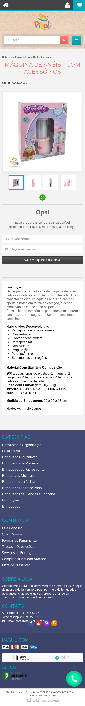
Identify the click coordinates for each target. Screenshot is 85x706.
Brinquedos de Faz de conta (23, 469)
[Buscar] (64, 40)
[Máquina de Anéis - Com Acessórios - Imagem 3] (50, 182)
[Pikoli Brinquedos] (42, 21)
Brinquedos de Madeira (20, 463)
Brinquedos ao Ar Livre (20, 481)
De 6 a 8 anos (41, 56)
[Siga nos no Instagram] (46, 623)
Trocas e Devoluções (18, 546)
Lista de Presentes (16, 565)
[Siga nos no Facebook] (31, 623)
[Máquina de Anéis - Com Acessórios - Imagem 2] (33, 182)
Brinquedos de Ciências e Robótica (28, 494)
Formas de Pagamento (19, 540)
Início (8, 56)
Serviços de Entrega (17, 552)
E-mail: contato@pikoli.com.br (25, 621)
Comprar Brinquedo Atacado (24, 559)
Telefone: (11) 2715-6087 (21, 613)
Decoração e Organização (22, 444)
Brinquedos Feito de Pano (22, 488)
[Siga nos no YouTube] (38, 623)
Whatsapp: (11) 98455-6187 (23, 617)
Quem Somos (12, 534)
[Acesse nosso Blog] (54, 623)
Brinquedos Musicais (18, 475)
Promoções (11, 500)
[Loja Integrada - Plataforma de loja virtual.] (42, 701)
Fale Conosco (12, 528)
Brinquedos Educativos (19, 457)
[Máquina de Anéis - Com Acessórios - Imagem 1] (16, 182)
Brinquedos (11, 506)
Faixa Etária (22, 56)
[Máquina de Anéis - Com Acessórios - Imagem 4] (68, 182)
